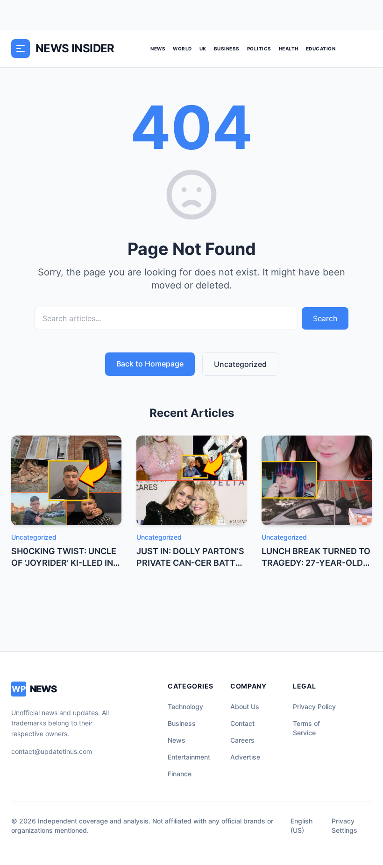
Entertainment (189, 757)
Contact (242, 723)
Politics (259, 48)
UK (202, 48)
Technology (185, 706)
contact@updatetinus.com (51, 751)
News (157, 48)
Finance (180, 774)
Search (325, 318)
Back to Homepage (150, 363)
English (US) (301, 825)
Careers (242, 740)
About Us (244, 706)
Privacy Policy (314, 706)
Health (288, 48)
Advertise (245, 757)
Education (321, 48)
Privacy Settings (344, 825)
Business (227, 48)
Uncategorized (240, 364)
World (182, 48)
